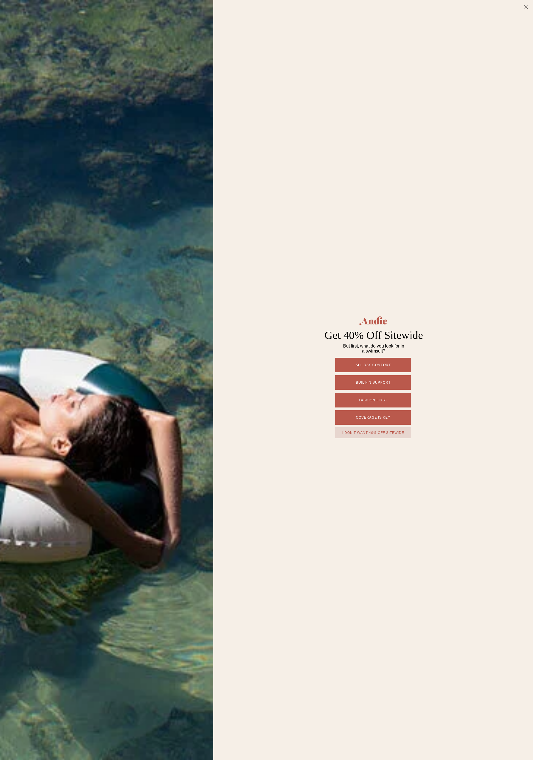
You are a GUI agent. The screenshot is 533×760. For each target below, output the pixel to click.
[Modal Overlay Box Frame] (266, 380)
